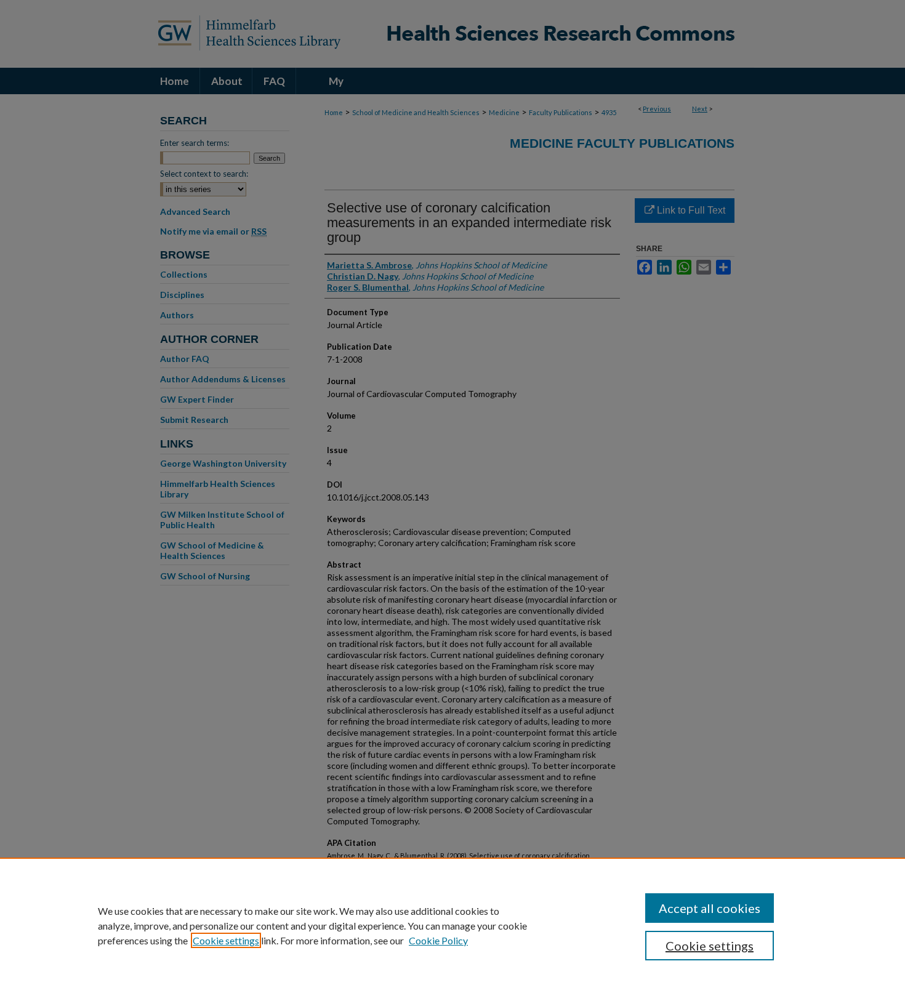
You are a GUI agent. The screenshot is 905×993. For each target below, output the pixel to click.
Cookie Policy (438, 940)
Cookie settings (226, 940)
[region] (452, 925)
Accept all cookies (709, 908)
